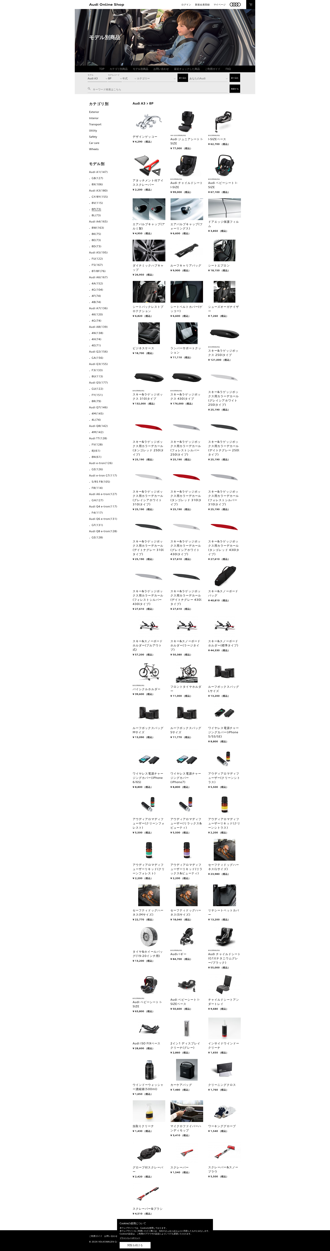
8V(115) (97, 203)
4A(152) (97, 283)
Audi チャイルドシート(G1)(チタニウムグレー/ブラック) (224, 958)
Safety (93, 136)
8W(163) (98, 227)
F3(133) (97, 370)
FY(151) (97, 395)
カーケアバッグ (181, 1084)
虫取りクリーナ (143, 1126)
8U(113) (97, 376)
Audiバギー (178, 954)
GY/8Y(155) (100, 196)
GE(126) (97, 469)
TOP (101, 68)
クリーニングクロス (222, 1084)
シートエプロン (219, 265)
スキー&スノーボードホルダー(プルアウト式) (148, 645)
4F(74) (96, 295)
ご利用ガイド (212, 68)
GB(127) (97, 178)
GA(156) (97, 357)
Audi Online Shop (106, 4)
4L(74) (96, 419)
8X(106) (97, 184)
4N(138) (97, 333)
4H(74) (96, 339)
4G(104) (97, 289)
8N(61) (97, 457)
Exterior (94, 112)
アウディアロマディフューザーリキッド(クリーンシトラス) (224, 823)
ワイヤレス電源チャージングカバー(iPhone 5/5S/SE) (223, 732)
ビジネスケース (143, 348)
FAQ (228, 68)
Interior (93, 118)
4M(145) (98, 413)
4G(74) (96, 320)
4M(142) (98, 432)
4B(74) (96, 302)
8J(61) (96, 450)
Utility (93, 130)
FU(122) (97, 258)
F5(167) (97, 264)
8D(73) (96, 246)
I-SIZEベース (217, 139)
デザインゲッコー (145, 136)
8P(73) (96, 209)
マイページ (220, 4)
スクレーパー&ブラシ (148, 1208)
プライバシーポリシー (130, 1238)
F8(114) (97, 487)
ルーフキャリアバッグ (185, 265)
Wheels (94, 149)
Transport (95, 124)
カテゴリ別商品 (119, 68)
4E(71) (96, 345)
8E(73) (96, 240)
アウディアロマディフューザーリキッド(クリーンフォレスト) (149, 869)
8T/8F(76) (99, 271)
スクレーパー (179, 1167)
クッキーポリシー (173, 1231)
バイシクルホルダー (146, 689)
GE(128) (97, 537)
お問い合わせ (161, 68)
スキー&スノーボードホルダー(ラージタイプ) (185, 645)
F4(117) (97, 512)
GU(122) (97, 388)
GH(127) (98, 500)
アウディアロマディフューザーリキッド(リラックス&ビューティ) (186, 869)
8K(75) (96, 234)
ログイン (186, 4)
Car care (94, 143)
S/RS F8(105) (101, 481)
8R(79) (96, 401)
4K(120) (97, 314)
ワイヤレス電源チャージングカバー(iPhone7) (185, 778)
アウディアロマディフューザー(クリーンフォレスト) (149, 823)
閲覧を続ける (135, 1245)
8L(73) (96, 215)
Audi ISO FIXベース (147, 1043)
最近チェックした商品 (187, 68)
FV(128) (97, 444)
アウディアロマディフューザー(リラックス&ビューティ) (186, 823)
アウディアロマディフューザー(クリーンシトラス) (224, 778)
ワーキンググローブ (222, 1126)
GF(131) (97, 525)
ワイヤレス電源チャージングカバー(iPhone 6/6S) (148, 778)
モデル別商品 (140, 68)
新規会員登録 (202, 4)
